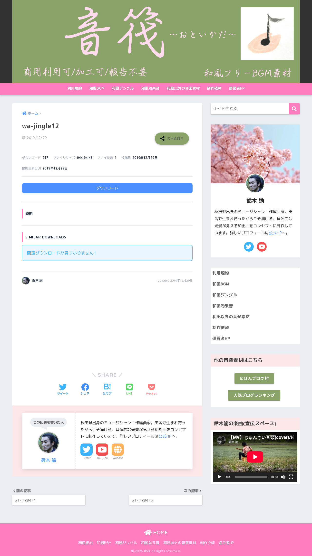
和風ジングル (123, 88)
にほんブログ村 (254, 378)
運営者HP (237, 88)
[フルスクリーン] (291, 476)
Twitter (86, 458)
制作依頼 (214, 88)
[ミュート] (283, 476)
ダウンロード (107, 188)
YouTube (102, 458)
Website (118, 458)
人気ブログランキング (254, 395)
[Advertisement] (63, 325)
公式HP (165, 436)
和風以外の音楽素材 (183, 88)
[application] (255, 457)
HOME (160, 532)
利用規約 (74, 88)
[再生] (219, 476)
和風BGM (97, 88)
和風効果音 (150, 88)
